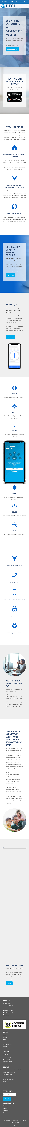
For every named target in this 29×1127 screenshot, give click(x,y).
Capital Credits (6, 1081)
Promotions (6, 1042)
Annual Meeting (7, 1057)
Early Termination (7, 1074)
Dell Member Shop (7, 1044)
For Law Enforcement (8, 1079)
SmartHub (23, 2)
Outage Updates (7, 1059)
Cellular (5, 1035)
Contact (5, 1)
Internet (5, 1037)
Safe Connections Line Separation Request (14, 1070)
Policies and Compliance (9, 1072)
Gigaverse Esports (7, 1061)
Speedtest (5, 1054)
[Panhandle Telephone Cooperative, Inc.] (8, 6)
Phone (4, 1039)
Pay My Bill (14, 2)
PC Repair (5, 1046)
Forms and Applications (9, 1077)
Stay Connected (8, 1091)
